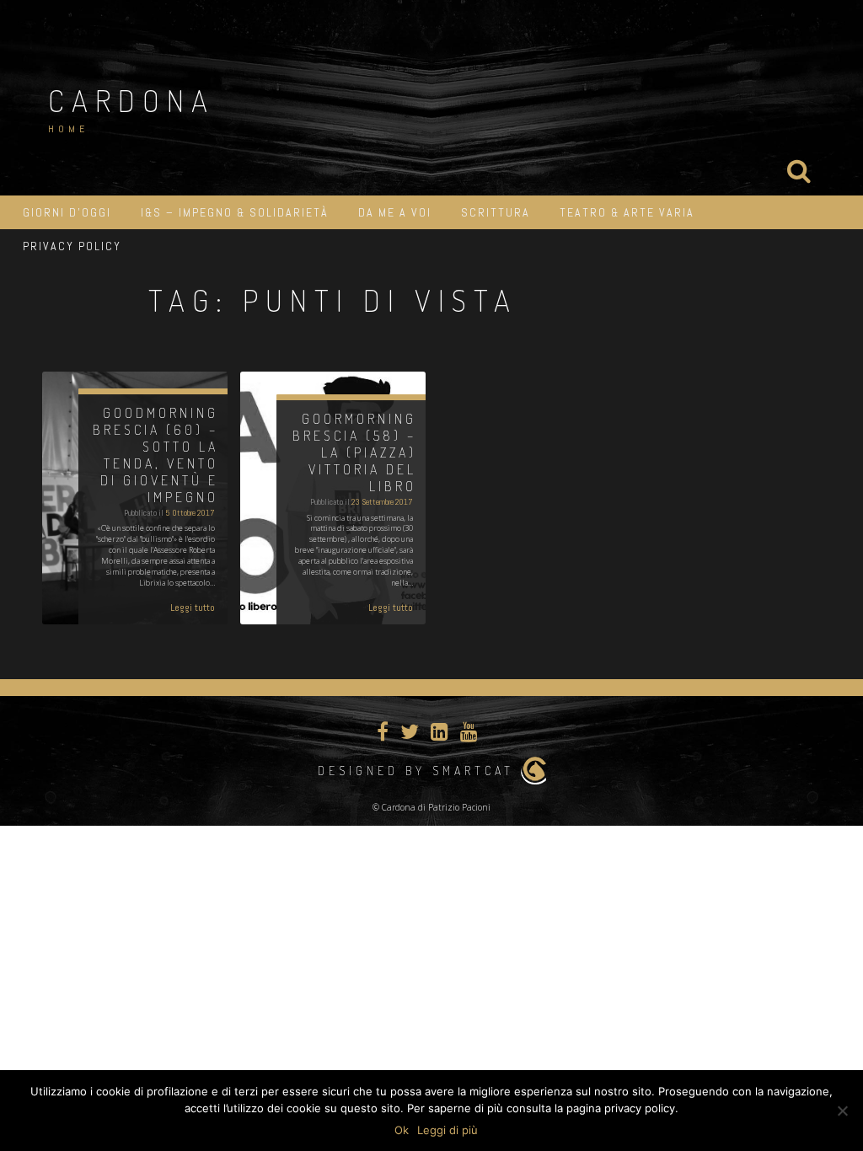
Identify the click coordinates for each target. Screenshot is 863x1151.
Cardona (131, 100)
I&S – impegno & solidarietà (235, 212)
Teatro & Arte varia (627, 212)
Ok (401, 1130)
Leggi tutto (192, 607)
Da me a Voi (395, 212)
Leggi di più (447, 1130)
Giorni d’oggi (67, 212)
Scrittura (495, 212)
